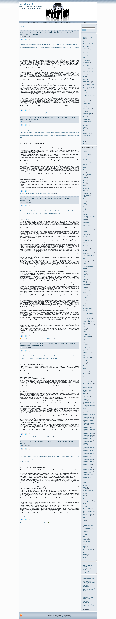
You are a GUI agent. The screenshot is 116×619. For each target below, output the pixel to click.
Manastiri (85, 320)
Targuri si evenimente (87, 514)
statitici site (85, 506)
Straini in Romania (87, 508)
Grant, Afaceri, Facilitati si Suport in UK (88, 607)
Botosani (85, 180)
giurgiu (84, 276)
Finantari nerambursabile (88, 265)
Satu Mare (85, 493)
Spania (84, 503)
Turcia (84, 533)
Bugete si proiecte (87, 46)
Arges (84, 158)
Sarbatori (85, 488)
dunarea (84, 244)
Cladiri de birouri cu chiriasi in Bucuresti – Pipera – (89, 579)
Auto (84, 169)
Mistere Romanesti (87, 336)
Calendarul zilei (86, 193)
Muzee (84, 344)
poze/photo (85, 366)
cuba (84, 221)
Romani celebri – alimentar (88, 411)
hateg (84, 281)
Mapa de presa (86, 100)
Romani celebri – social (88, 458)
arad (84, 156)
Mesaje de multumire (87, 333)
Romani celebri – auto (87, 418)
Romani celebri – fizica (88, 438)
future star (85, 271)
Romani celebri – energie (88, 433)
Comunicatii (85, 55)
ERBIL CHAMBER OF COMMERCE (87, 566)
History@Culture (86, 282)
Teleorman (32, 193)
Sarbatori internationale (88, 490)
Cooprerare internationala (88, 216)
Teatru (84, 517)
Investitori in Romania (87, 299)
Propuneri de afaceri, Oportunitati (87, 391)
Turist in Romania (42, 338)
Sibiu (84, 495)
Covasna (85, 217)
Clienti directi (85, 52)
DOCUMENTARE (86, 240)
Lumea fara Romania (87, 318)
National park (86, 347)
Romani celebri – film (87, 436)
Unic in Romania (86, 541)
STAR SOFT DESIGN (66, 616)
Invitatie (84, 300)
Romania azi (85, 466)
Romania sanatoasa (87, 472)
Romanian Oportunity (87, 475)
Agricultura (85, 41)
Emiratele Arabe (86, 248)
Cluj (84, 211)
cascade (84, 198)
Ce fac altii (85, 48)
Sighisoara (85, 496)
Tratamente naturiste (87, 530)
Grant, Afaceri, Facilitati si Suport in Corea (88, 595)
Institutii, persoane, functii (88, 92)
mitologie (85, 337)
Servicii (84, 127)
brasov (27, 113)
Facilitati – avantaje (87, 81)
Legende (85, 310)
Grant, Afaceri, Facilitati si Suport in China (88, 602)
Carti (84, 196)
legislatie (85, 312)
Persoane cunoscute (87, 113)
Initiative (84, 295)
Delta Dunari (85, 234)
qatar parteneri (86, 396)
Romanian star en (86, 479)
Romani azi (85, 410)
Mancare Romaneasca (88, 321)
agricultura (85, 151)
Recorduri (85, 400)
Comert (84, 54)
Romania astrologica (87, 464)
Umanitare (85, 538)
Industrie (84, 90)
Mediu (84, 326)
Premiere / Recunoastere (88, 370)
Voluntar (84, 555)
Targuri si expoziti (86, 133)
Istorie (84, 93)
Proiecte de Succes (87, 381)
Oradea (84, 355)
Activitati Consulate (87, 149)
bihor (84, 175)
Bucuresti (85, 187)
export (84, 258)
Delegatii (85, 67)
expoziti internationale (87, 260)
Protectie (85, 393)
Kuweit (84, 307)
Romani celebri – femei (88, 435)
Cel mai (84, 204)
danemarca (85, 233)
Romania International (87, 471)
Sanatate (85, 125)
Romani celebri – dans (87, 427)
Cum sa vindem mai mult (88, 229)
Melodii (84, 331)
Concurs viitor (86, 213)
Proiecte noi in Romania (88, 383)
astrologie (85, 164)
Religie (84, 406)
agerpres (26, 516)
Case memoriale (86, 200)
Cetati (84, 206)
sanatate (84, 487)
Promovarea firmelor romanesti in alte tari (87, 388)
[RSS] (21, 615)
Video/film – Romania (87, 549)
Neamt (84, 349)
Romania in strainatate (87, 469)
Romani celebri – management (86, 444)
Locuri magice (86, 316)
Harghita (84, 279)
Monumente (85, 341)
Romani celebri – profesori (88, 453)
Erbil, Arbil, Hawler (87, 78)
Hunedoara (85, 284)
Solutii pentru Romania (88, 501)
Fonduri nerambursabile (88, 87)
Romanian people (87, 477)
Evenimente (85, 79)
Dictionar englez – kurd (88, 71)
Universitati (85, 542)
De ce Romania (86, 65)
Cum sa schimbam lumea (88, 227)
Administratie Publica (87, 40)
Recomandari (86, 119)
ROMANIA (26, 4)
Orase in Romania (87, 357)
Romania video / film (87, 474)
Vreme (84, 143)
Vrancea (84, 557)
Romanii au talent (86, 482)
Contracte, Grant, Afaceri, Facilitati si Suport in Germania (88, 598)
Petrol (84, 363)
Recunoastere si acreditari (88, 405)
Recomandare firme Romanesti (87, 399)
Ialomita (84, 287)
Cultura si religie (86, 62)
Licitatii (84, 98)
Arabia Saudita (86, 154)
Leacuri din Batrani (87, 308)
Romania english (86, 467)
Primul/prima (85, 373)
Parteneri (85, 111)
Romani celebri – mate (87, 446)
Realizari (85, 118)
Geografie (85, 88)
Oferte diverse (86, 109)
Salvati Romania (86, 485)
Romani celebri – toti (87, 461)
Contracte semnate (87, 59)
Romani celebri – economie (89, 429)
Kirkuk (84, 96)
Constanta (85, 214)
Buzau (84, 190)
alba (84, 153)
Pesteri (84, 362)
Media (84, 101)
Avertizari (85, 170)
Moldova (84, 339)
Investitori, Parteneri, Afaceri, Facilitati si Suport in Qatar (89, 605)
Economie (85, 74)
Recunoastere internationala (89, 402)
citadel (31, 113)
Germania (85, 274)
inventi (84, 297)
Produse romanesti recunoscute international (88, 378)
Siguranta (85, 128)
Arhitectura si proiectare (88, 43)
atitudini (84, 166)
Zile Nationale (86, 559)
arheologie (85, 159)
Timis (84, 520)
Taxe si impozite (86, 135)
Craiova (84, 219)
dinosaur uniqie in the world (89, 238)
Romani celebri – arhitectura (89, 414)
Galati (84, 273)
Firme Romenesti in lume (88, 266)
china (84, 208)
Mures (84, 342)
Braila (84, 182)
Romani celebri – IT (87, 441)
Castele (28, 338)
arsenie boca (85, 161)
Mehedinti (32, 522)
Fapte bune (85, 261)
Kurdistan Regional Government (87, 572)
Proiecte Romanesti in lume (89, 384)
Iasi (83, 289)
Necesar (84, 105)
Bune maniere (86, 188)
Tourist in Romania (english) (39, 113)
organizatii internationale (88, 358)
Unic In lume (85, 539)
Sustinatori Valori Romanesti (89, 511)
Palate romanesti (86, 360)
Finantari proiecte (86, 82)
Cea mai (84, 203)
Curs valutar (85, 63)
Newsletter (85, 106)
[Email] (29, 39)
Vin (83, 552)
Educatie (85, 245)
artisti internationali (87, 162)
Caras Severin (86, 195)
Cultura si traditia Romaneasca (86, 223)
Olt (83, 350)
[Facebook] (22, 39)
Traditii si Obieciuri (87, 528)
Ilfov (84, 292)
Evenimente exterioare (87, 255)
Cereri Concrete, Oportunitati (89, 49)
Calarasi (84, 192)
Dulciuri (84, 242)
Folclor (84, 268)
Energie (84, 76)
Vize (84, 141)
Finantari (85, 263)
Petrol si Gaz (85, 114)
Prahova (84, 368)
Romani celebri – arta (87, 417)
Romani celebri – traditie (88, 462)
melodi (84, 329)
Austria (84, 167)
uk (83, 536)
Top (83, 522)
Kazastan (85, 305)
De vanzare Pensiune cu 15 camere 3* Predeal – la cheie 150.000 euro (89, 582)
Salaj (84, 484)
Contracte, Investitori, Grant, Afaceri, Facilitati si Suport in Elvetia (89, 589)
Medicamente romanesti (88, 324)
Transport (85, 138)
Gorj (84, 277)
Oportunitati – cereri (87, 352)
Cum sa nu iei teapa (87, 225)
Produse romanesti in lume (88, 375)
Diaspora (85, 236)
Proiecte (84, 116)
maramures (35, 338)
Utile (84, 140)
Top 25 (84, 524)
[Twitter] (25, 39)
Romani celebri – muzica (88, 452)
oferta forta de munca (87, 108)
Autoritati (85, 45)
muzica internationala (87, 345)
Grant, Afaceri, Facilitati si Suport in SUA (88, 592)
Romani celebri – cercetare (88, 420)
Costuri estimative (86, 60)
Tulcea (84, 531)
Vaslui (84, 547)
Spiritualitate (85, 505)
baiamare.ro (26, 219)
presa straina (85, 371)
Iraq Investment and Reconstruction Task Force (88, 569)
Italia (84, 303)
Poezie (84, 365)
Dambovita (85, 231)
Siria (84, 498)
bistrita (84, 179)
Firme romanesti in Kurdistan (89, 84)
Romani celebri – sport (87, 459)
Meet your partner (86, 103)
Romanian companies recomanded (87, 123)
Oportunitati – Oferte (87, 354)
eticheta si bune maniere (88, 252)
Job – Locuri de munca (88, 95)
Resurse (84, 408)
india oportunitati (86, 294)
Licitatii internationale (87, 313)
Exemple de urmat (87, 256)
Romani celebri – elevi (87, 432)
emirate (84, 247)
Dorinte (84, 73)
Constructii (85, 57)
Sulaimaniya (85, 132)
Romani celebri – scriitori (88, 456)
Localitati (85, 315)
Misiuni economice (87, 334)
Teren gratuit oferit (87, 137)
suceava (84, 509)
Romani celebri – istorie (88, 440)
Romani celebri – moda (88, 450)
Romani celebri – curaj (87, 426)
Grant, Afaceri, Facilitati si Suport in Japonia (88, 586)
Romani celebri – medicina (88, 447)
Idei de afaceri (86, 290)
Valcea (84, 546)
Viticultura (85, 554)
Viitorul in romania (87, 551)
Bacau (84, 172)
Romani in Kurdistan (87, 121)
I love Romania (86, 286)
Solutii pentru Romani (87, 500)
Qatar (84, 394)
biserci (84, 177)
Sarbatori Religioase (87, 492)
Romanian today (86, 480)
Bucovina (85, 185)
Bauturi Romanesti (87, 174)
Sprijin (84, 130)
